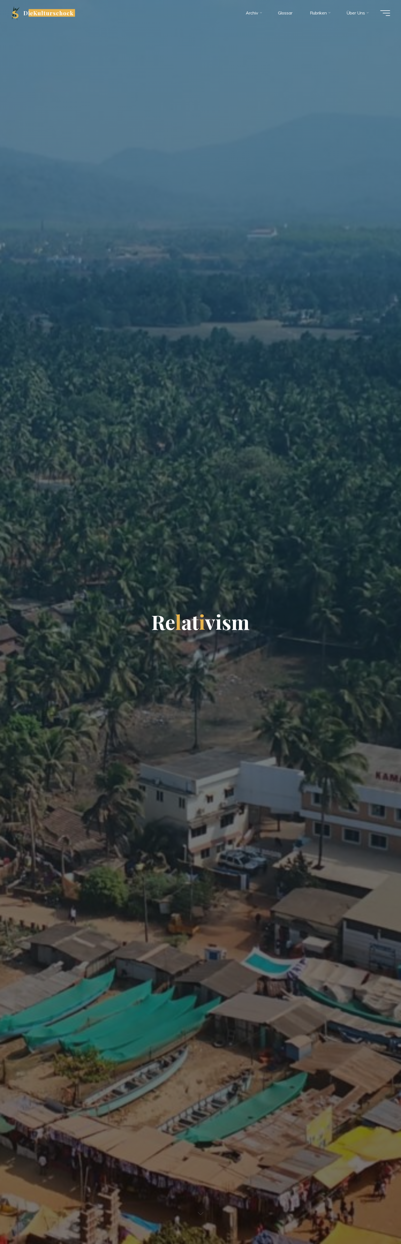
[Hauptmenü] (385, 13)
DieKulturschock (48, 13)
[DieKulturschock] (15, 13)
